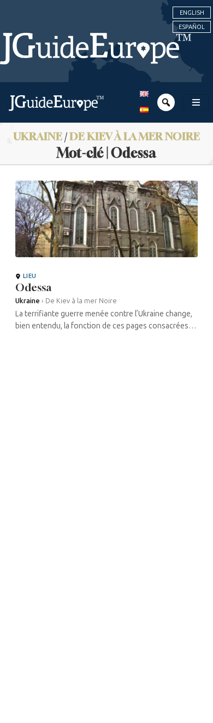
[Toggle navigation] (196, 102)
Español (192, 27)
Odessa (33, 287)
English (192, 12)
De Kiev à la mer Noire (134, 136)
